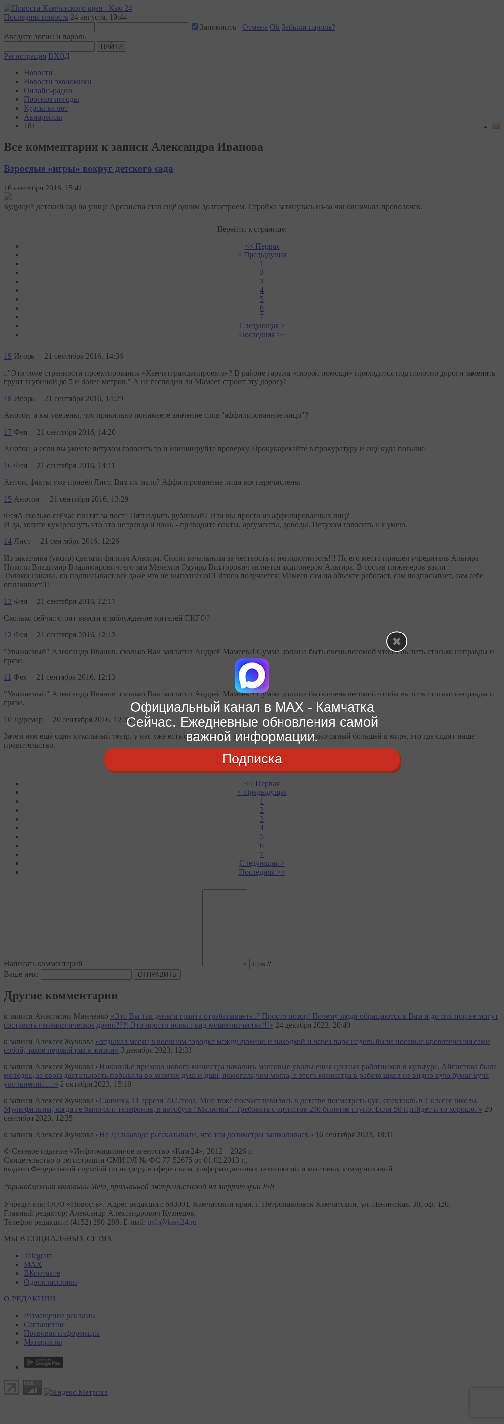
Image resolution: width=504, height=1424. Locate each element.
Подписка (252, 759)
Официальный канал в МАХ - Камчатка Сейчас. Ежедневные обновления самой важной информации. (252, 722)
